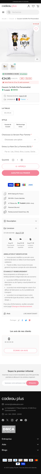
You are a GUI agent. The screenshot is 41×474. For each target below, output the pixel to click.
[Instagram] (12, 420)
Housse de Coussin (8, 125)
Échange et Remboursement (22, 306)
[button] (20, 135)
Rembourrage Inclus (20, 125)
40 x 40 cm (7, 113)
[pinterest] (29, 320)
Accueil (4, 19)
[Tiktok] (16, 420)
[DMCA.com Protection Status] (20, 429)
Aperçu (22, 166)
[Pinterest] (26, 420)
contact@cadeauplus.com (14, 404)
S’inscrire (32, 383)
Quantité (5, 160)
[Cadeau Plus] (9, 6)
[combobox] (22, 12)
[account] (28, 6)
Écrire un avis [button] (20, 350)
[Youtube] (21, 420)
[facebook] (22, 320)
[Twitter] (7, 420)
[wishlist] (33, 6)
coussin (11, 19)
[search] (9, 12)
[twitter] (26, 320)
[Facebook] (3, 420)
